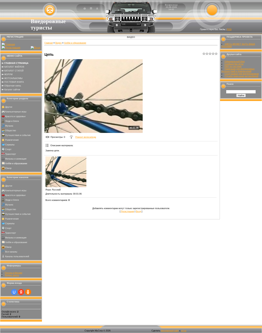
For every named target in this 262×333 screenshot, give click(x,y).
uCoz (183, 330)
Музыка (9, 126)
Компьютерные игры (15, 111)
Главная (48, 43)
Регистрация (127, 211)
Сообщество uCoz (234, 64)
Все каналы (11, 251)
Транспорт (10, 154)
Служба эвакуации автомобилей (241, 76)
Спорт (8, 149)
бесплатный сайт (170, 330)
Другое (8, 107)
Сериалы (10, 144)
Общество (10, 130)
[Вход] (97, 8)
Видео (58, 43)
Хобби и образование (16, 163)
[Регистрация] (91, 8)
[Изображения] (65, 171)
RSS (229, 29)
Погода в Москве (13, 273)
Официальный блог (235, 61)
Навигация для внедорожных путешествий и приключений (238, 70)
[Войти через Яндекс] (21, 292)
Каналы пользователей (17, 256)
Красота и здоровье (15, 116)
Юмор (8, 168)
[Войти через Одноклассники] (28, 292)
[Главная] (85, 8)
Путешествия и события (17, 135)
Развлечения (12, 140)
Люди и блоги (12, 121)
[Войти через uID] (14, 292)
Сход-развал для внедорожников (242, 73)
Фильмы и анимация (15, 158)
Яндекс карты (12, 275)
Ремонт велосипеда (85, 137)
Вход (138, 211)
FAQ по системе (233, 66)
